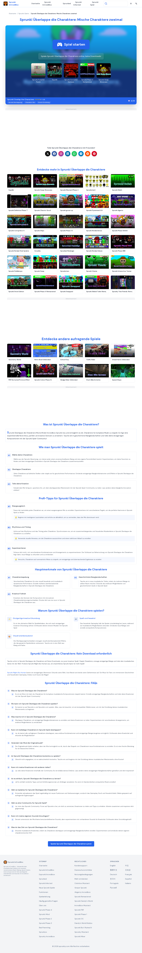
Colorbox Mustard (82, 883)
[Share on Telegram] (81, 153)
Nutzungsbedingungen (84, 874)
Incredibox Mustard (82, 905)
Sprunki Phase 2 (45, 919)
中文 (127, 865)
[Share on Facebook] (54, 153)
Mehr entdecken (81, 879)
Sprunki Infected (77, 3)
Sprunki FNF (79, 910)
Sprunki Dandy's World (84, 901)
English (113, 865)
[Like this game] (129, 101)
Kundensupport (81, 865)
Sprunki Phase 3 (45, 923)
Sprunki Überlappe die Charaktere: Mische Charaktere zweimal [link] (54, 14)
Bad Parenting (44, 927)
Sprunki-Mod (44, 914)
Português (114, 883)
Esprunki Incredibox (47, 874)
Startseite (35, 3)
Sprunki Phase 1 (81, 914)
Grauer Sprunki (81, 888)
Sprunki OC (79, 919)
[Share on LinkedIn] (67, 153)
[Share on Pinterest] (94, 153)
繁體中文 (113, 870)
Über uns (42, 905)
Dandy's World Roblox (83, 923)
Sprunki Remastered (83, 896)
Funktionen (43, 892)
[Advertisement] (71, 125)
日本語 (127, 870)
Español (128, 879)
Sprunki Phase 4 (45, 910)
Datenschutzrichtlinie (83, 870)
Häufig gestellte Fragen (48, 901)
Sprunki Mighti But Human (16, 673)
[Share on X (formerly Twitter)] (47, 153)
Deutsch (113, 874)
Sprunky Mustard (82, 932)
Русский (113, 888)
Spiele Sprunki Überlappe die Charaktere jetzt (71, 844)
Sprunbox (43, 932)
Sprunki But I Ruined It (83, 927)
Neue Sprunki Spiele (47, 888)
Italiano (128, 883)
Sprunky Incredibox (47, 936)
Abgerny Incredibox (83, 892)
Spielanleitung (44, 896)
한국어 (112, 879)
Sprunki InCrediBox (47, 3)
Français (128, 874)
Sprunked (67, 3)
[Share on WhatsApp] (74, 153)
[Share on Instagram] (61, 153)
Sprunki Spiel (94, 3)
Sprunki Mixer (80, 936)
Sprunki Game (24, 14)
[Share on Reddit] (87, 153)
